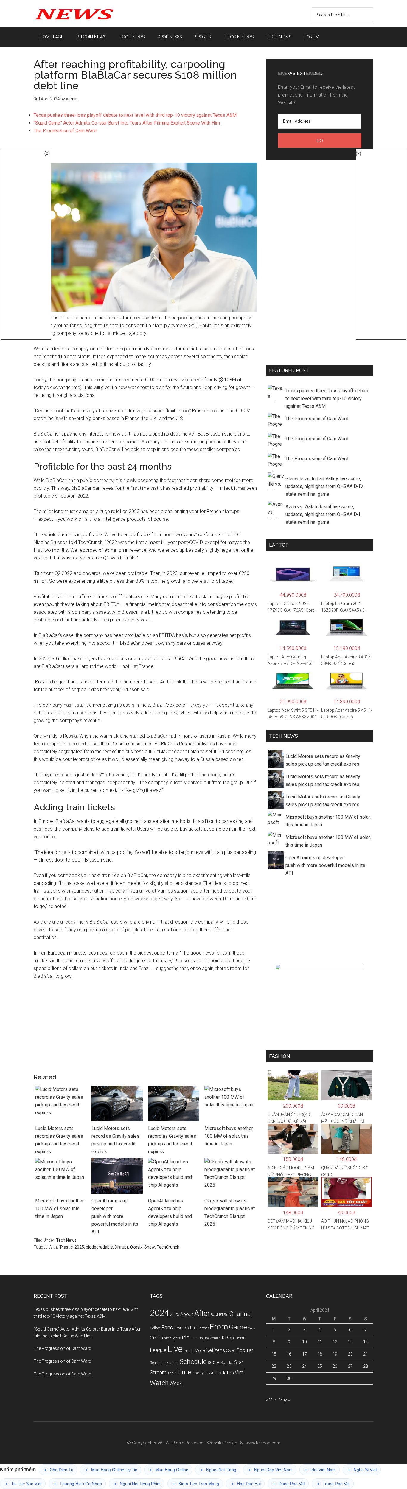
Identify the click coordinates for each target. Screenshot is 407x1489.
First (177, 1328)
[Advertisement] (145, 151)
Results (172, 1362)
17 (304, 1354)
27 (350, 1366)
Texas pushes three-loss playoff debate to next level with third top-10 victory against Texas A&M (135, 115)
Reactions (157, 1363)
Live (175, 1349)
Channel (240, 1313)
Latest (239, 1338)
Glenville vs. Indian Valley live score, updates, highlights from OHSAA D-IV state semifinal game (324, 486)
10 (304, 1341)
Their (171, 1373)
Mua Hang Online (169, 1469)
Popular (244, 1350)
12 (335, 1341)
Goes (251, 1328)
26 (335, 1366)
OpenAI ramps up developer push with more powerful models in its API (114, 1216)
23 (289, 1366)
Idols (195, 1338)
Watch (159, 1383)
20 (350, 1354)
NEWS (90, 13)
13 (350, 1341)
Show (149, 1247)
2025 (79, 1247)
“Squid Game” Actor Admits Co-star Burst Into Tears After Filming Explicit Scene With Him (127, 123)
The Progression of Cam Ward (65, 130)
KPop (228, 1338)
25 (319, 1366)
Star (238, 1362)
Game (238, 1327)
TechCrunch (168, 1247)
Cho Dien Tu (58, 1469)
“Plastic (66, 1247)
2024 (159, 1313)
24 (304, 1366)
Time (183, 1372)
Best (214, 1314)
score (214, 1362)
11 (319, 1341)
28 (365, 1366)
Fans (167, 1327)
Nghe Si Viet (362, 1469)
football (189, 1327)
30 (289, 1378)
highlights (172, 1338)
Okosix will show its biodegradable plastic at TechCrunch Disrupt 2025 (229, 1212)
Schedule (193, 1362)
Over (230, 1350)
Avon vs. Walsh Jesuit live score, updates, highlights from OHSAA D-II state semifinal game (323, 514)
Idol (186, 1337)
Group (156, 1338)
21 (365, 1354)
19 (335, 1354)
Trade (210, 1373)
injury (204, 1338)
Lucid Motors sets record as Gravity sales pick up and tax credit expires (59, 1140)
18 (319, 1354)
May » (284, 1400)
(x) (47, 153)
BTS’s (223, 1314)
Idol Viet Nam (320, 1469)
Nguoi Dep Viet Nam (270, 1469)
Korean (215, 1338)
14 (365, 1341)
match (189, 1351)
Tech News (66, 1240)
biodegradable (99, 1247)
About (186, 1314)
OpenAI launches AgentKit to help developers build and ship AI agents (170, 1212)
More (200, 1350)
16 (289, 1354)
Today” (198, 1372)
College (155, 1328)
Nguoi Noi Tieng (218, 1469)
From (219, 1326)
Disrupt (121, 1247)
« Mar (271, 1400)
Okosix (136, 1247)
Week (176, 1383)
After (202, 1313)
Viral (240, 1372)
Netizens (215, 1350)
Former (203, 1328)
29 (273, 1378)
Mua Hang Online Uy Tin (111, 1469)
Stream (158, 1372)
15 (273, 1354)
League (158, 1350)
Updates (224, 1372)
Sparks (226, 1362)
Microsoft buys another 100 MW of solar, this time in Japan (228, 1136)
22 (273, 1366)
